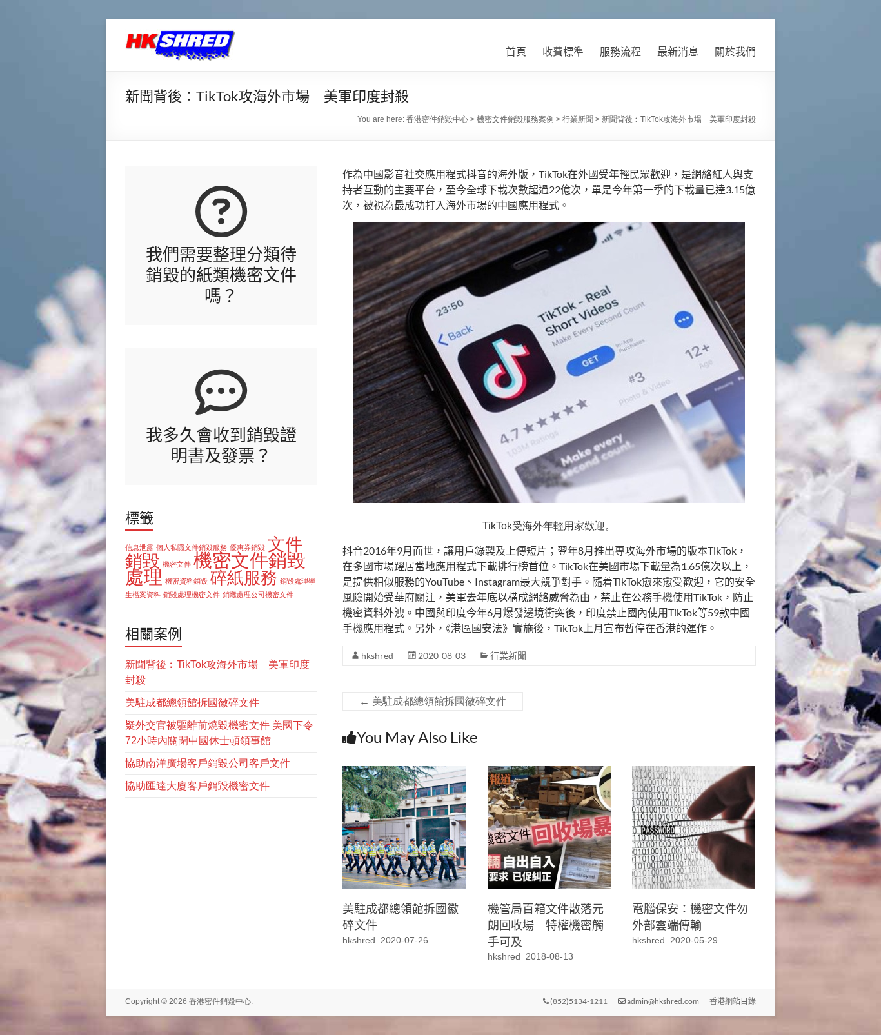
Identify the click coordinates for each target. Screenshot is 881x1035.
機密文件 (177, 564)
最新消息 (677, 51)
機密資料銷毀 (186, 581)
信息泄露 (139, 547)
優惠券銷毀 (247, 547)
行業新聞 (508, 655)
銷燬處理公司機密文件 (258, 594)
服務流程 (620, 51)
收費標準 (563, 51)
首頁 (516, 51)
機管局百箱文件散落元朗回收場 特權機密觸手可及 (546, 925)
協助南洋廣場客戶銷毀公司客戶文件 (207, 763)
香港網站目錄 (732, 1001)
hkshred (377, 655)
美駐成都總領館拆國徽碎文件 (432, 701)
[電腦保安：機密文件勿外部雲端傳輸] (693, 772)
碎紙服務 (243, 577)
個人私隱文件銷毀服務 (191, 547)
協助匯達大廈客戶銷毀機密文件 (197, 785)
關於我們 (735, 51)
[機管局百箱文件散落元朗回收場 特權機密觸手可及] (549, 772)
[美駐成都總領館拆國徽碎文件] (404, 772)
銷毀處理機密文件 (191, 594)
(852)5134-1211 (578, 1001)
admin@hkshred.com (662, 1001)
